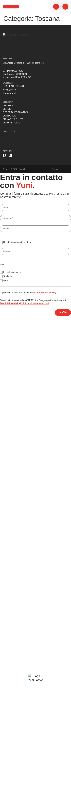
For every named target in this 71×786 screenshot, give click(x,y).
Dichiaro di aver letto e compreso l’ (29, 293)
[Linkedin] (10, 155)
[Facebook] (4, 155)
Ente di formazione (12, 272)
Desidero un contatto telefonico (18, 242)
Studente (7, 276)
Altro (5, 280)
